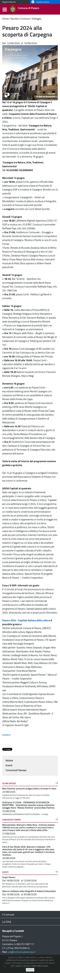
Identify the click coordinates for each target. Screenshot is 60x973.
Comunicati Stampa (16, 770)
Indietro (6, 735)
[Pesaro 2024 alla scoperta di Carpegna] (30, 72)
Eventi (9, 765)
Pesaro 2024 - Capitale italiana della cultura (26, 620)
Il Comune (8, 914)
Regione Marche (9, 1)
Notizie (9, 760)
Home (5, 19)
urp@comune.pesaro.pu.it (21, 952)
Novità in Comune (20, 19)
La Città (6, 921)
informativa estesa (40, 966)
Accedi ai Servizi (42, 1)
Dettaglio (36, 19)
